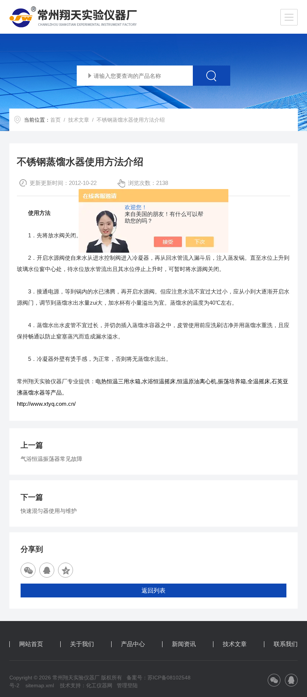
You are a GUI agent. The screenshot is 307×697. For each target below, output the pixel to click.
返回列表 (153, 590)
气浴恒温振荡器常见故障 (51, 459)
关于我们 (82, 644)
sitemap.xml (39, 685)
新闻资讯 (184, 644)
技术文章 (78, 120)
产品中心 (133, 644)
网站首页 (31, 644)
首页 (55, 120)
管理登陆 (127, 685)
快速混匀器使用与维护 (49, 511)
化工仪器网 (99, 685)
